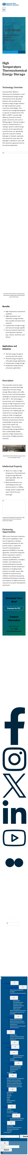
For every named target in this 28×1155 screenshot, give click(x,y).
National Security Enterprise (16, 1120)
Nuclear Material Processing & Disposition (16, 990)
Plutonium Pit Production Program (17, 1022)
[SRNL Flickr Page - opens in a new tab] (14, 874)
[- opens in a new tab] (13, 912)
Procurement (10, 1072)
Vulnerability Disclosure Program (14, 884)
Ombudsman (12, 1071)
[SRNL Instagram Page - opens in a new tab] (14, 772)
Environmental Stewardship (13, 987)
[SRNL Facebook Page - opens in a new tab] (14, 744)
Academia (9, 1047)
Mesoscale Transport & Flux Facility (14, 1086)
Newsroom (6, 1090)
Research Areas (7, 983)
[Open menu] (4, 9)
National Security (10, 1017)
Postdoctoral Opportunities (16, 1049)
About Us (6, 1107)
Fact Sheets (9, 1102)
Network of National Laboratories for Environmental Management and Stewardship (18, 1012)
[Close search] (5, 1143)
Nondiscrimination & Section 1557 (14, 897)
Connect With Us (7, 1132)
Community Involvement (12, 1112)
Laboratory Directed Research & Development (17, 1038)
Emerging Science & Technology (14, 1029)
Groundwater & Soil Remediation (17, 995)
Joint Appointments (14, 1060)
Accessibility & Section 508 (14, 891)
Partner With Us (7, 1043)
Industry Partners (10, 1063)
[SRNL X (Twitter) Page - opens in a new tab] (14, 797)
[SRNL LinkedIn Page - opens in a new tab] (14, 825)
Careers (5, 1123)
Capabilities (6, 1076)
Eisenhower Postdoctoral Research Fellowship (18, 1056)
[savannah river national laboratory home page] (13, 648)
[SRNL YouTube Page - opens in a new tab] (14, 849)
